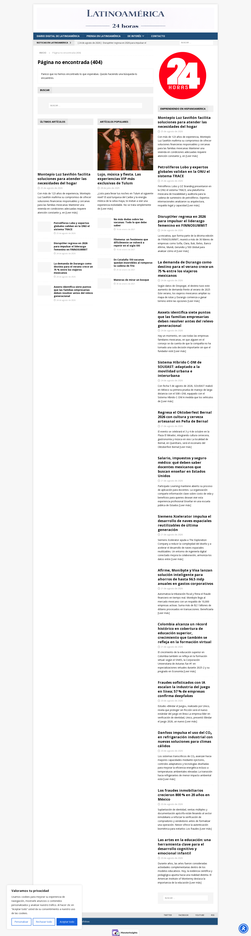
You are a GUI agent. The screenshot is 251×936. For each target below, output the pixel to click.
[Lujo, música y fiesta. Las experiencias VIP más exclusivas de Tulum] (125, 149)
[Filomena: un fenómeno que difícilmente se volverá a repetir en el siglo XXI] (104, 243)
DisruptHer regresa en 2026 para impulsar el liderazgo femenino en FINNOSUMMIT (71, 246)
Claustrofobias (82, 921)
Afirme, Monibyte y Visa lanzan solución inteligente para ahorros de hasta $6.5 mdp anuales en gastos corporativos (185, 577)
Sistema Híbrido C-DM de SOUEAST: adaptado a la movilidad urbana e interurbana (179, 369)
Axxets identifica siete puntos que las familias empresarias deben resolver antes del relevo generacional (73, 291)
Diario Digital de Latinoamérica (58, 36)
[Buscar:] (196, 42)
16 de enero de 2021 (125, 229)
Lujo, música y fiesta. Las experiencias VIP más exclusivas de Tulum (119, 178)
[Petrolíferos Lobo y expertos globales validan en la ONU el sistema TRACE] (44, 227)
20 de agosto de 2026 (172, 700)
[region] (44, 907)
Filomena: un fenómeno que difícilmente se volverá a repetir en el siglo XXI (131, 242)
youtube (199, 915)
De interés (134, 36)
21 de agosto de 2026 (172, 426)
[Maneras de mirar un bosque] (104, 283)
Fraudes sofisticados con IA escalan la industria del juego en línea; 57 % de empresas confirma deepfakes (184, 689)
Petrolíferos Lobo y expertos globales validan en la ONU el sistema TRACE (72, 226)
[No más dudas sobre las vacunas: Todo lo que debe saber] (104, 223)
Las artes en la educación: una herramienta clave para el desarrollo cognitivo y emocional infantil (184, 846)
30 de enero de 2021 (125, 283)
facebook (184, 915)
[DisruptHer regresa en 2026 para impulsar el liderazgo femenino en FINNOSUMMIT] (44, 247)
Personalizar (21, 921)
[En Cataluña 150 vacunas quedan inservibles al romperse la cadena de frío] (104, 263)
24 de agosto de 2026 (66, 253)
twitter (168, 915)
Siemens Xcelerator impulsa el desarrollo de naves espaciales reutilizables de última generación (185, 523)
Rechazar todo (44, 921)
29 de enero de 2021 (125, 269)
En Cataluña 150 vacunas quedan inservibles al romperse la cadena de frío (133, 262)
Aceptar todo (67, 921)
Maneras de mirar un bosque (131, 279)
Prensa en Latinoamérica (104, 36)
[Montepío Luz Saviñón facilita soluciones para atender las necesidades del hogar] (65, 149)
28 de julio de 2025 (110, 188)
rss (212, 915)
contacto (158, 36)
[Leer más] (72, 212)
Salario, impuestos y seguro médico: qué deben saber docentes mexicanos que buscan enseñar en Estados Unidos (182, 467)
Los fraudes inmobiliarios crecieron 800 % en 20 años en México (184, 795)
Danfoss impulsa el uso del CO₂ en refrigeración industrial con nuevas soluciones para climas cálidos (185, 739)
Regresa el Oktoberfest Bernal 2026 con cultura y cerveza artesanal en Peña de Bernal (185, 417)
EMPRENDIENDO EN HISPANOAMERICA (183, 108)
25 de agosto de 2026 (51, 188)
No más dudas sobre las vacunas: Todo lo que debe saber (130, 222)
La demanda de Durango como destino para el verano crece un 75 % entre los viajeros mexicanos (73, 268)
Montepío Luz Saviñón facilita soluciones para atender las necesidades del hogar (64, 178)
